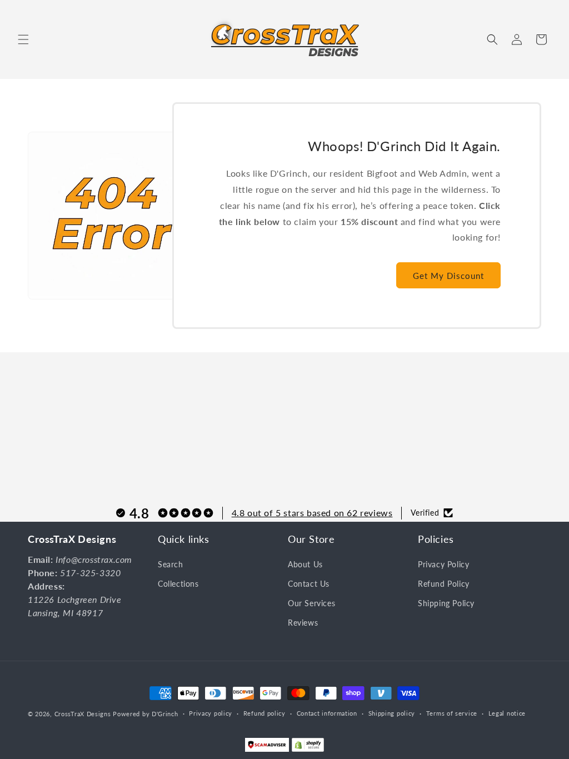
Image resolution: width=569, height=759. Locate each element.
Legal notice (507, 713)
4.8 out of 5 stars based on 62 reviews (312, 512)
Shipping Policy (446, 603)
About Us (305, 564)
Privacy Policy (443, 564)
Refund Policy (444, 583)
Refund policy (264, 713)
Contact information (327, 713)
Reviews (303, 622)
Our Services (311, 603)
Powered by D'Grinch (145, 713)
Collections (178, 583)
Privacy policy (210, 713)
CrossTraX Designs (82, 713)
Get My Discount (448, 276)
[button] (23, 39)
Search (170, 564)
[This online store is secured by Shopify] (308, 747)
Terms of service (451, 713)
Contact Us (309, 583)
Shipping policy (392, 713)
